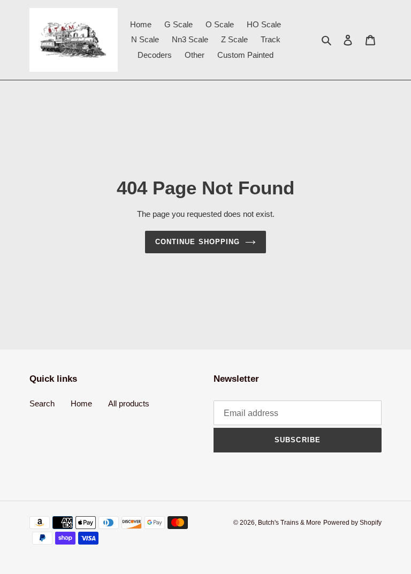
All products (128, 403)
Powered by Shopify (352, 522)
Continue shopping (197, 242)
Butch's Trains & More (289, 522)
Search (42, 403)
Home (81, 403)
